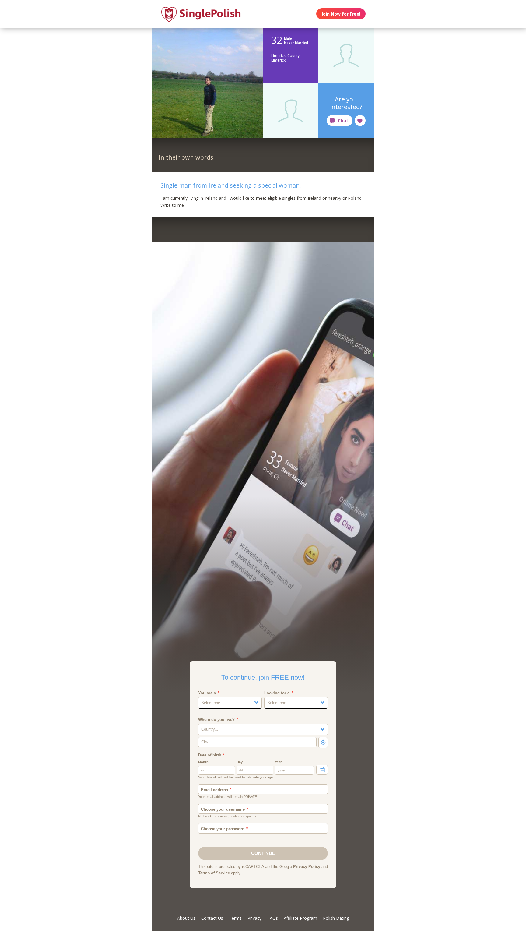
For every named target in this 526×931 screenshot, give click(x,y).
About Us (186, 918)
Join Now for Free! (340, 14)
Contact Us (212, 918)
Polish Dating (336, 918)
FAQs (272, 918)
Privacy (254, 918)
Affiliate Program (300, 918)
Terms (235, 918)
